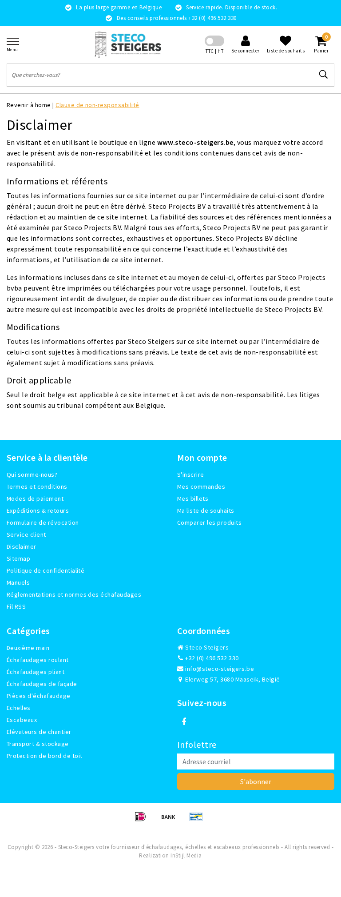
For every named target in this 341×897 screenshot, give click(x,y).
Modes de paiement (35, 498)
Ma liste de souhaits (205, 510)
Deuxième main (28, 648)
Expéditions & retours (38, 510)
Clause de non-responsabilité (97, 105)
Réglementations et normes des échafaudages (74, 594)
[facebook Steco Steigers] (183, 722)
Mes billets (192, 498)
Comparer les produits (209, 522)
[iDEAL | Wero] (143, 820)
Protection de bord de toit (44, 756)
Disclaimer (21, 546)
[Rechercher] (324, 75)
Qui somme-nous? (32, 474)
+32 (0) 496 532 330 (211, 658)
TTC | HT (214, 51)
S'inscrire (190, 474)
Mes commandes (201, 486)
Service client (26, 534)
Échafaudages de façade (42, 684)
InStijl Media (186, 855)
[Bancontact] (198, 820)
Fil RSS (16, 606)
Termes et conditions (37, 486)
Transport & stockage (38, 744)
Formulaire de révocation (43, 522)
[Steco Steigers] (128, 45)
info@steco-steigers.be (219, 669)
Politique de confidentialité (45, 570)
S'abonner (255, 781)
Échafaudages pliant (35, 672)
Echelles (19, 708)
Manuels (18, 582)
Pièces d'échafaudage (39, 696)
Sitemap (18, 558)
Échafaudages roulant (38, 660)
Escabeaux (22, 720)
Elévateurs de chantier (39, 732)
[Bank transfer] (171, 820)
